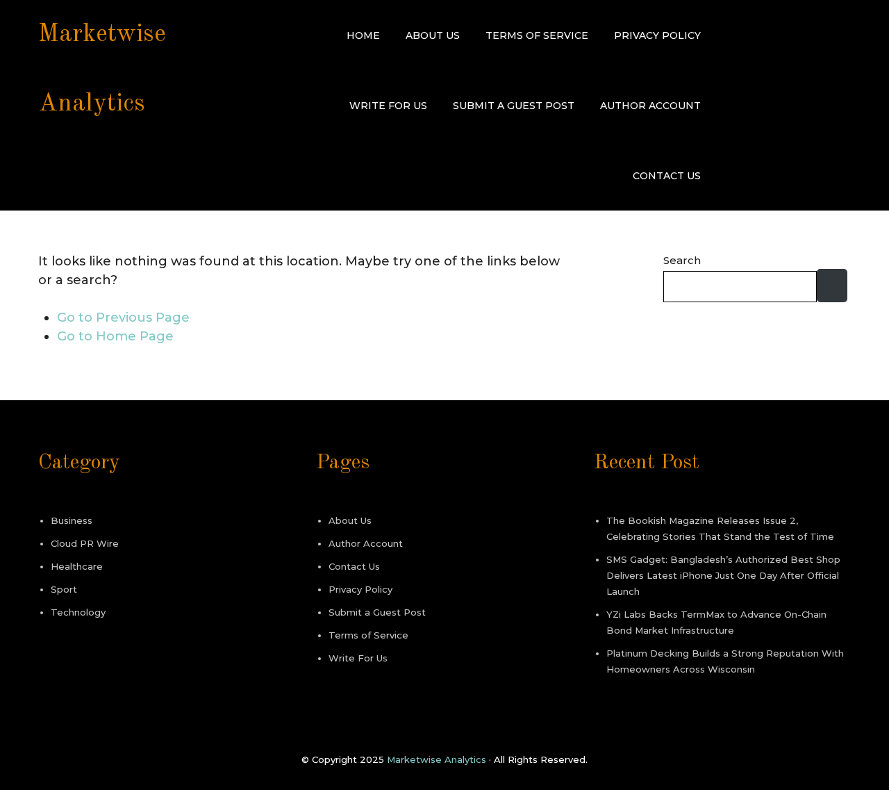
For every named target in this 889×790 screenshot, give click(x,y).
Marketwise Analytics (436, 759)
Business (71, 520)
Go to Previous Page (123, 317)
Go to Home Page (115, 336)
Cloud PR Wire (85, 543)
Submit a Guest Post (513, 105)
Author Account (650, 105)
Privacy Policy (657, 35)
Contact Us (667, 176)
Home (363, 35)
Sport (64, 589)
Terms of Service (536, 35)
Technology (78, 612)
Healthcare (77, 566)
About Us (433, 35)
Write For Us (388, 105)
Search (682, 260)
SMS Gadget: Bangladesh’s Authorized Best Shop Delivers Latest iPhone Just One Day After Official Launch (723, 575)
